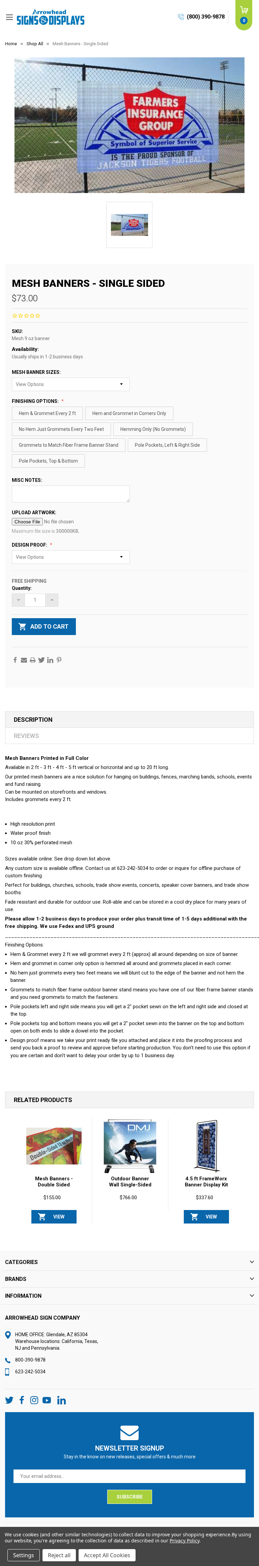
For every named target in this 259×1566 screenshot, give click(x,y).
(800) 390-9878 (206, 16)
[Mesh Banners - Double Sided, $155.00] (54, 1146)
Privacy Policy (184, 1540)
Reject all (59, 1555)
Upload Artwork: (34, 512)
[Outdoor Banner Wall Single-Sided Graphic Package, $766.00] (130, 1146)
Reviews (26, 735)
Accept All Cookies (107, 1555)
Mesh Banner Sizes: (37, 372)
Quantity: (22, 588)
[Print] (32, 660)
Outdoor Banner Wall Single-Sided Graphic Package (130, 1185)
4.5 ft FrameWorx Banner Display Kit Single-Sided (206, 1185)
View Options (58, 1219)
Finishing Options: (36, 401)
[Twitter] (41, 660)
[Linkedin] (50, 660)
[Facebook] (15, 660)
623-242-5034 (30, 1371)
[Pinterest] (59, 660)
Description (33, 719)
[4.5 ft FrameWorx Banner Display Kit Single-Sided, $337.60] (206, 1146)
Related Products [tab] (43, 1099)
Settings (23, 1555)
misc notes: (27, 480)
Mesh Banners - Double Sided (54, 1182)
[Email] (24, 660)
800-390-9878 (30, 1360)
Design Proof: (30, 545)
